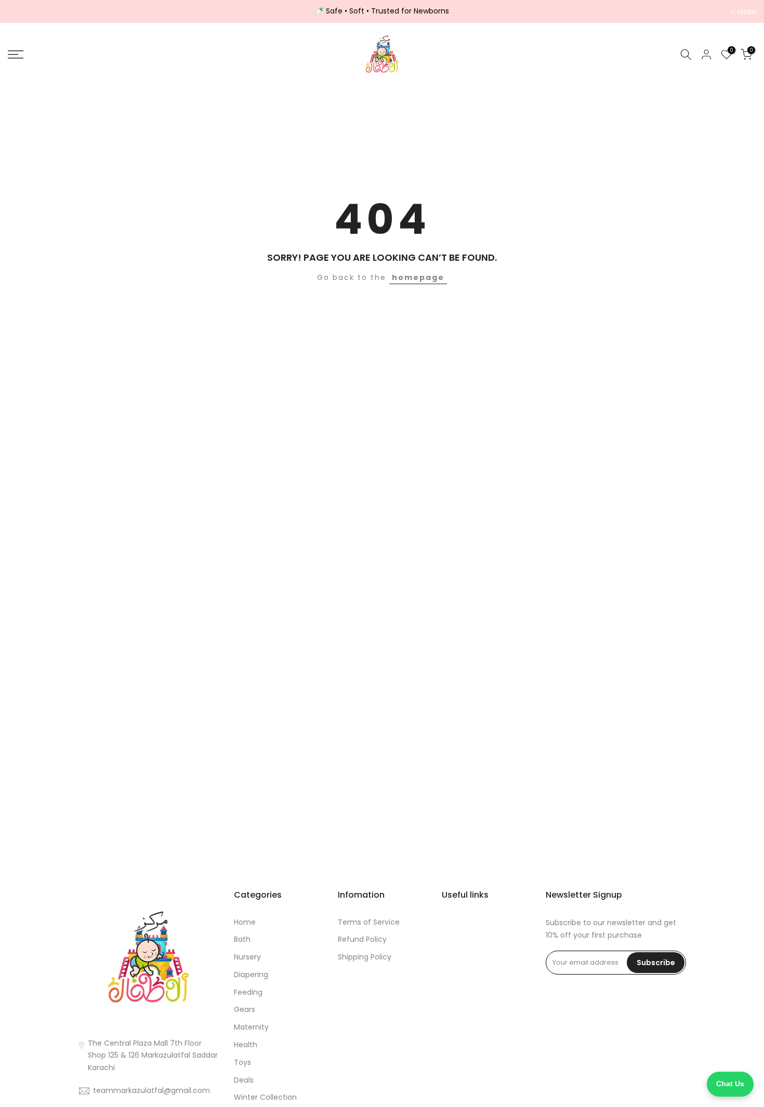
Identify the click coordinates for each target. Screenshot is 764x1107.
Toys (242, 1062)
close (23, 11)
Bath (242, 939)
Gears (244, 1009)
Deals (244, 1080)
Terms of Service (369, 922)
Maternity (251, 1027)
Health (245, 1044)
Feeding (248, 992)
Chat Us (730, 1083)
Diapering (251, 974)
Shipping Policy (364, 957)
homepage (418, 277)
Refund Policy (362, 939)
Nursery (247, 957)
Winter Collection (265, 1097)
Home (245, 922)
